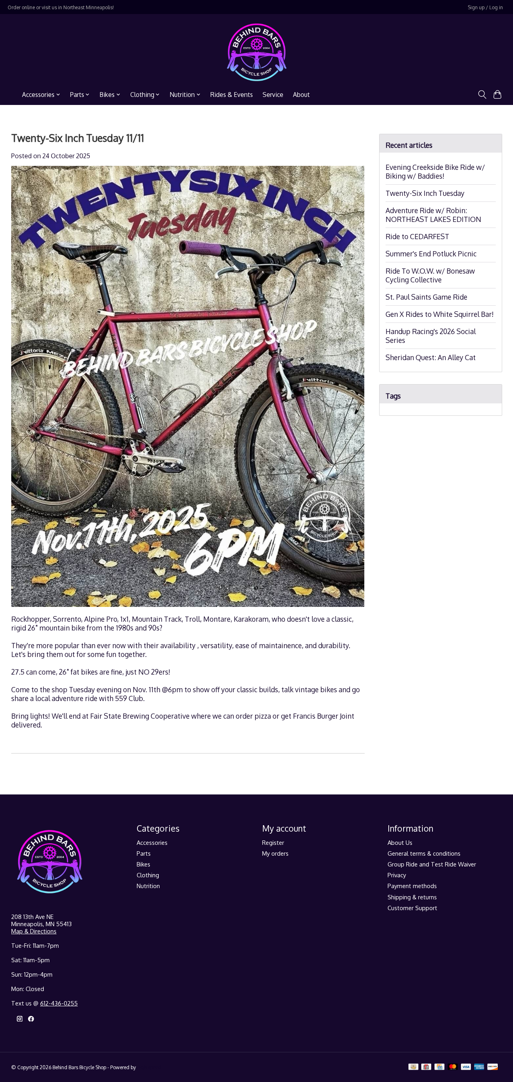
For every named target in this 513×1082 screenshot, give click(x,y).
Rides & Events (231, 95)
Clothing (148, 874)
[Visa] (466, 1067)
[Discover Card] (492, 1067)
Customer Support (412, 907)
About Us (400, 842)
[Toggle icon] (482, 94)
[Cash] (413, 1067)
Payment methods (412, 885)
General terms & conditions (424, 853)
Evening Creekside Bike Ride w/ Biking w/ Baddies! (435, 171)
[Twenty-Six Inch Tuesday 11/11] (188, 610)
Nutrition (148, 885)
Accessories (152, 842)
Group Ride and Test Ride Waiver (432, 864)
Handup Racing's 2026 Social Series (431, 336)
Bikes (143, 864)
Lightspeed (149, 1067)
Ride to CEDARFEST (417, 236)
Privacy (397, 874)
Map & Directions (34, 931)
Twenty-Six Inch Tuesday (425, 193)
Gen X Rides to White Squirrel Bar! (440, 314)
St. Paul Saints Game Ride (426, 296)
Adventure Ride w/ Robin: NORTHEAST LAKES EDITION (433, 215)
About (301, 95)
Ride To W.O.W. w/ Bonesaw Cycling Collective (430, 275)
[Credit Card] (439, 1067)
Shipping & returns (412, 897)
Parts (144, 853)
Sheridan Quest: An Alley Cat (431, 357)
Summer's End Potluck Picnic (431, 253)
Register (273, 842)
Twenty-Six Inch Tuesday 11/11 (77, 137)
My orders (275, 853)
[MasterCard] (453, 1067)
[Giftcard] (426, 1067)
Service (273, 95)
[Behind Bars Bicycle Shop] (257, 52)
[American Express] (479, 1067)
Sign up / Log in (485, 7)
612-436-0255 (59, 1003)
